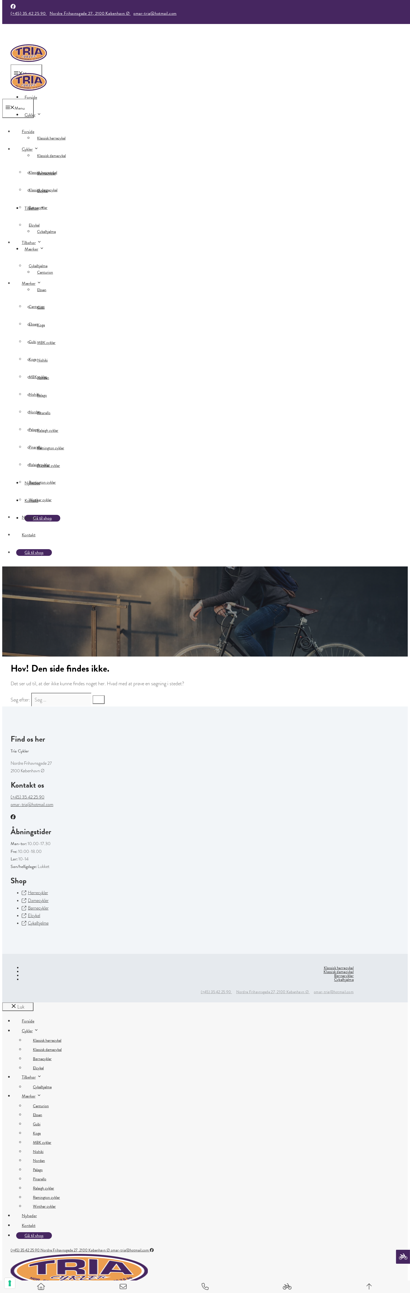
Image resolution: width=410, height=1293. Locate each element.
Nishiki (42, 360)
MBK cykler (46, 343)
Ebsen (41, 290)
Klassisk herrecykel (51, 138)
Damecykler (38, 901)
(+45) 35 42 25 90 (29, 13)
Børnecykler (38, 208)
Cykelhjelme (46, 232)
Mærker (31, 249)
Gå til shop (34, 552)
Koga (33, 359)
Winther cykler (40, 500)
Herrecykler (38, 893)
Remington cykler (50, 448)
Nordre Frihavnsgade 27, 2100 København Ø (90, 13)
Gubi (32, 342)
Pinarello (35, 447)
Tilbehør (29, 242)
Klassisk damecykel (51, 156)
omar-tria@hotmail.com (155, 13)
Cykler (30, 115)
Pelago (33, 430)
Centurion (37, 307)
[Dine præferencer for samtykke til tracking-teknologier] (9, 1283)
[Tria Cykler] (29, 94)
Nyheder (29, 517)
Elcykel (34, 225)
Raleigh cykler (47, 430)
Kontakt (28, 535)
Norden (35, 412)
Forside (28, 131)
